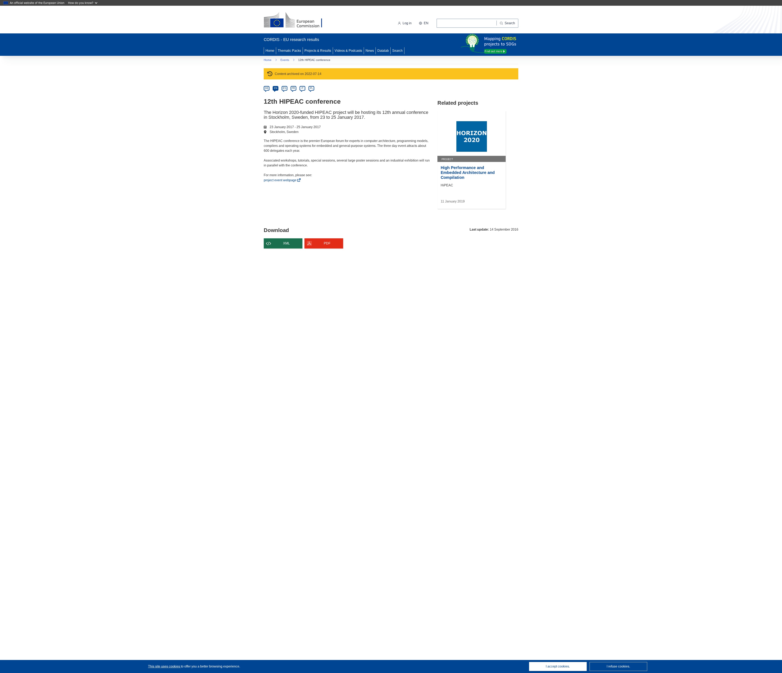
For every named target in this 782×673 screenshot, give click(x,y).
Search (397, 50)
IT (302, 88)
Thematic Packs (289, 50)
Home (270, 50)
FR (293, 88)
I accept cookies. (558, 666)
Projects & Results (317, 50)
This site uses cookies (164, 666)
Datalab (383, 50)
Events (284, 60)
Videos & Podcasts (348, 50)
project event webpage (281, 180)
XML (286, 243)
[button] (424, 23)
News (370, 50)
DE (266, 88)
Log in (407, 23)
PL (311, 88)
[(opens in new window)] (296, 20)
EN (275, 88)
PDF (327, 243)
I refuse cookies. (618, 666)
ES (284, 88)
